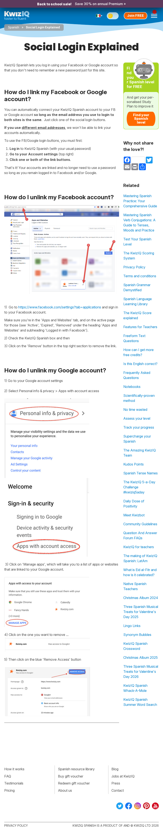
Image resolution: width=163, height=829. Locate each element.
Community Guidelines (140, 524)
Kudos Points (133, 464)
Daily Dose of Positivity (133, 503)
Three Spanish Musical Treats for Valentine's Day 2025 (140, 612)
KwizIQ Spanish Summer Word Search (140, 702)
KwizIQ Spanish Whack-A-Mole (135, 688)
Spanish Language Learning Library (137, 301)
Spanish (13, 27)
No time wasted (135, 409)
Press (115, 783)
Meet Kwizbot (134, 515)
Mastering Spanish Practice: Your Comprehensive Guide (140, 201)
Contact (117, 790)
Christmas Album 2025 (140, 657)
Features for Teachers (140, 327)
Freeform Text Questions (134, 338)
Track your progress (138, 427)
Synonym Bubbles (137, 635)
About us (65, 790)
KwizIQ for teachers (138, 547)
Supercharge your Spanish (137, 438)
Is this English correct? (140, 364)
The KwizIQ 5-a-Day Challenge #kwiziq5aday (139, 487)
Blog (114, 769)
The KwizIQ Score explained (137, 315)
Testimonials (13, 783)
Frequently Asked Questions (136, 375)
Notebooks (132, 387)
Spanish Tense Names (140, 473)
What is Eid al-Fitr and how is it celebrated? (140, 572)
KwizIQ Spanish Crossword (135, 646)
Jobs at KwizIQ (123, 776)
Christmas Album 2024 (140, 598)
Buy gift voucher (70, 776)
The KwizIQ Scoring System (138, 255)
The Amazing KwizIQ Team (139, 452)
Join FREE (135, 15)
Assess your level (136, 418)
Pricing (9, 790)
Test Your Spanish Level (137, 241)
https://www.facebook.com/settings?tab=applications (59, 307)
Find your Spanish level (141, 118)
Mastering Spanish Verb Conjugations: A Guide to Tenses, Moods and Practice (139, 222)
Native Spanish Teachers (134, 586)
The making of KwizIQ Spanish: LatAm (140, 558)
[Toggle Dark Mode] (113, 15)
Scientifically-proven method (139, 398)
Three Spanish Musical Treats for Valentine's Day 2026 (140, 671)
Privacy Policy (134, 267)
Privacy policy (16, 825)
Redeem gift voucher (74, 783)
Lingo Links (132, 626)
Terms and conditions (139, 276)
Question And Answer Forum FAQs (140, 535)
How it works (14, 769)
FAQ (7, 776)
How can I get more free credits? (138, 352)
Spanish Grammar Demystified (136, 287)
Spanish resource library (76, 769)
